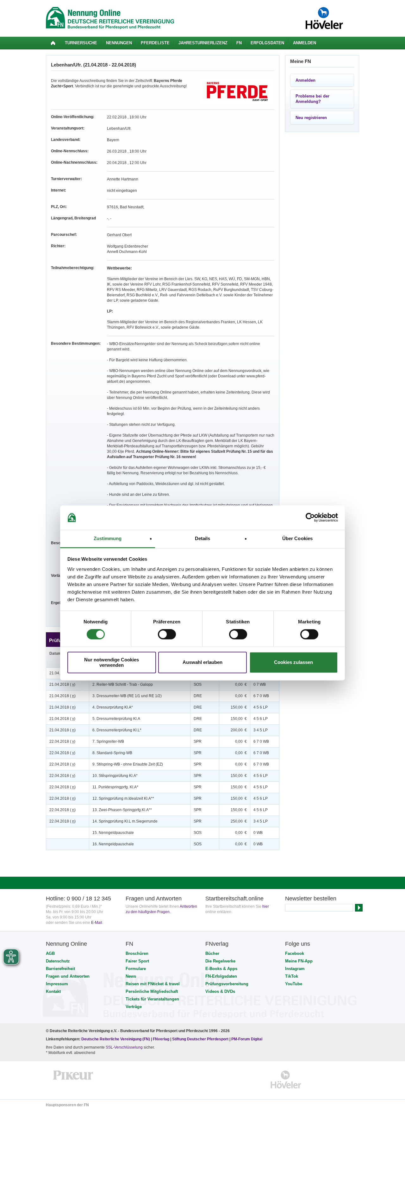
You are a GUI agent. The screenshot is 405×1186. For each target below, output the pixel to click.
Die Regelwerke (220, 961)
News (131, 976)
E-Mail (96, 922)
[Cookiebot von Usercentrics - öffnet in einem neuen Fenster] (310, 517)
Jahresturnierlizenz (202, 43)
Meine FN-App (299, 961)
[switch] (167, 634)
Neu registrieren (311, 117)
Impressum (57, 983)
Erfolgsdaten (267, 43)
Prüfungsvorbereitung (226, 983)
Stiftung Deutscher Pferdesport (200, 1039)
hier (265, 906)
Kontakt (53, 991)
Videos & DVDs (220, 991)
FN (239, 43)
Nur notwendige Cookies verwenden (111, 662)
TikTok (291, 976)
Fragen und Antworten (68, 976)
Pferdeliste (155, 43)
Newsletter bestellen (310, 898)
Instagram (295, 968)
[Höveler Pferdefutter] (286, 1079)
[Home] (53, 43)
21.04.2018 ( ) (62, 684)
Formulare (136, 968)
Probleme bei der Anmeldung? (312, 99)
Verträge (134, 1006)
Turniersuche (81, 43)
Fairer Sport (137, 961)
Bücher (212, 953)
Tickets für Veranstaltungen (152, 999)
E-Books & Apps (221, 968)
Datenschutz (58, 961)
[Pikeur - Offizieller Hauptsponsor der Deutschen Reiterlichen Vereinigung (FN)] (73, 1079)
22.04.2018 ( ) (62, 741)
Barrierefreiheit (60, 968)
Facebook (294, 953)
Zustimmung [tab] (108, 538)
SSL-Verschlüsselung (124, 1047)
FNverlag (161, 1039)
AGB (50, 953)
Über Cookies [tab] (297, 538)
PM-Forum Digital (246, 1039)
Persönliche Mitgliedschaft (152, 991)
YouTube (293, 983)
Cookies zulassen (293, 662)
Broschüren (137, 953)
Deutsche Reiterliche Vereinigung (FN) (115, 1039)
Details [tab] (202, 538)
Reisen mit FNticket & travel (153, 983)
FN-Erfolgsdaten (221, 976)
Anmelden (304, 43)
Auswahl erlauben (202, 662)
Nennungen (119, 43)
